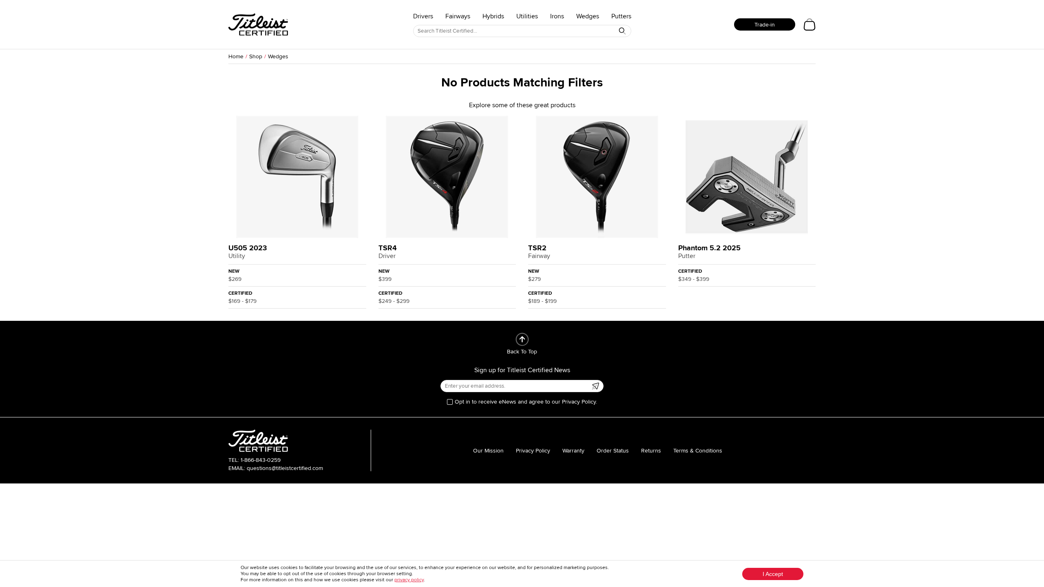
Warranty (573, 450)
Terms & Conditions (697, 450)
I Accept (773, 574)
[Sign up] (595, 386)
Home (235, 56)
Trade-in (764, 24)
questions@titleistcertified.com (285, 468)
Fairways (457, 16)
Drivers (423, 16)
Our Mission (488, 450)
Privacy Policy (533, 450)
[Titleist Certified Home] (258, 24)
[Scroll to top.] (522, 339)
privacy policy (409, 580)
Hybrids (493, 16)
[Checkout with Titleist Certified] (809, 24)
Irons (557, 16)
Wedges (587, 16)
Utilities (527, 16)
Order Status (613, 450)
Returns (651, 450)
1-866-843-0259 (261, 460)
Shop (255, 56)
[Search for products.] (622, 31)
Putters (621, 16)
